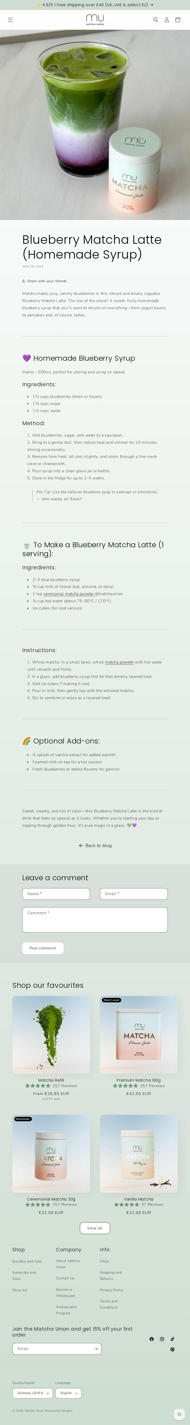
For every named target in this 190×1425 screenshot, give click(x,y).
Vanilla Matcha (139, 1199)
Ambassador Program (66, 1310)
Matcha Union (34, 1411)
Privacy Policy (111, 1290)
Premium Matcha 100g (139, 1080)
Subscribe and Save (24, 1275)
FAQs (104, 1261)
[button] (10, 19)
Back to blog (99, 846)
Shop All (19, 1290)
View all (95, 1228)
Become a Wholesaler (65, 1292)
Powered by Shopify (59, 1411)
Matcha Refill (51, 1080)
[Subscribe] (95, 1349)
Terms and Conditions (109, 1304)
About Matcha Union (68, 1264)
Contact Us (65, 1278)
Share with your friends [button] (47, 281)
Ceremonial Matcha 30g (51, 1199)
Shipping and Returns (111, 1275)
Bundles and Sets (27, 1261)
